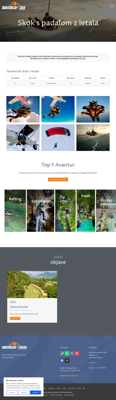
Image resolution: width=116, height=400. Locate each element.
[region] (24, 386)
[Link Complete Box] (32, 297)
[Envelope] (76, 353)
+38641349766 (75, 371)
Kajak (85, 196)
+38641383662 (65, 371)
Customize (12, 392)
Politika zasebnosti (56, 395)
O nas (79, 388)
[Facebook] (62, 360)
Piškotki (45, 395)
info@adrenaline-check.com (69, 376)
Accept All (35, 392)
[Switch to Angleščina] (83, 388)
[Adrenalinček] (14, 5)
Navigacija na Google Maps (97, 368)
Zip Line (63, 199)
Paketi (58, 388)
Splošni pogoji (69, 395)
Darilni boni (72, 388)
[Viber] (72, 353)
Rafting (15, 199)
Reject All (24, 392)
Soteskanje (40, 201)
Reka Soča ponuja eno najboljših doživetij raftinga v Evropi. (14, 211)
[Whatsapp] (67, 353)
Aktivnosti (51, 388)
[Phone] (62, 353)
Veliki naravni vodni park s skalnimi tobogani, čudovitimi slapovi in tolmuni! (40, 211)
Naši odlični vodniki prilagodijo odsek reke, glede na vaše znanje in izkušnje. (86, 212)
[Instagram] (67, 360)
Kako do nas (93, 363)
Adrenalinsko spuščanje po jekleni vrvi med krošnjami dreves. (65, 213)
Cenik (64, 388)
